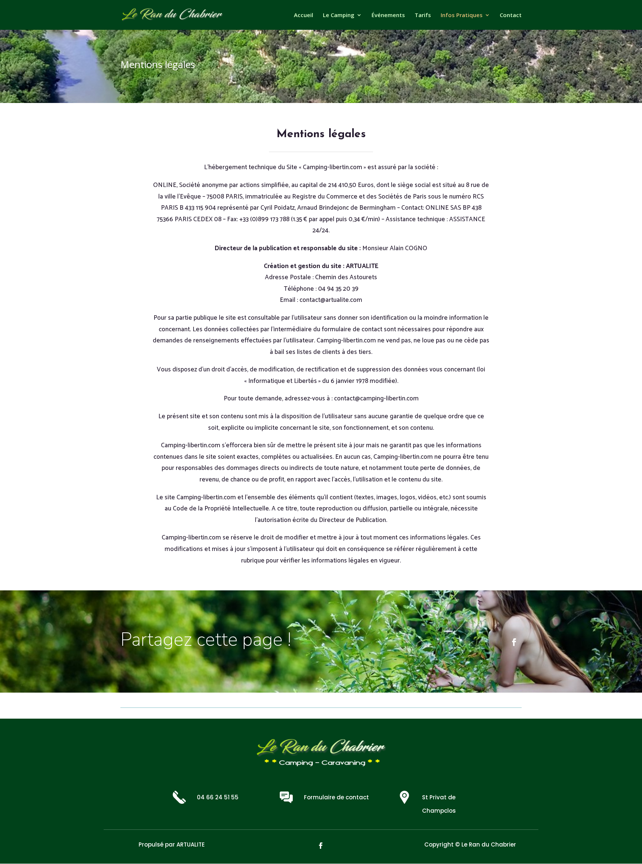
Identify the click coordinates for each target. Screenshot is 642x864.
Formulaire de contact (336, 797)
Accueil (303, 15)
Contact (511, 15)
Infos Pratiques (462, 15)
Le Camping (338, 15)
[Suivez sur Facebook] (514, 642)
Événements (388, 15)
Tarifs (423, 15)
